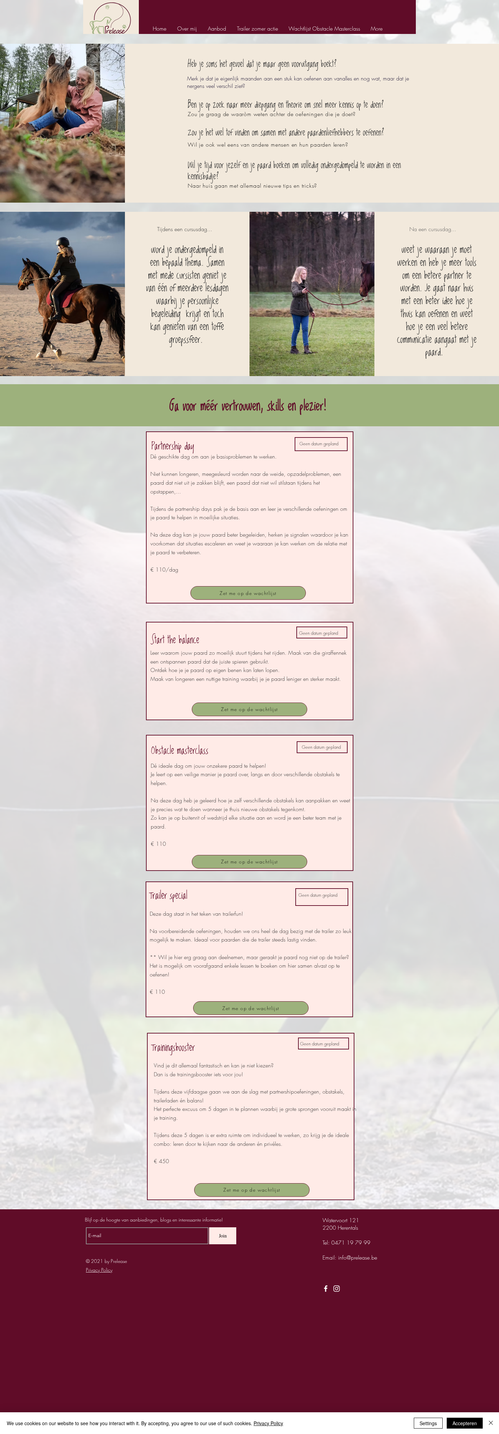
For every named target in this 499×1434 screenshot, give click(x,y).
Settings (428, 1423)
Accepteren (464, 1423)
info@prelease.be (357, 1257)
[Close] (491, 1423)
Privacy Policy (268, 1423)
